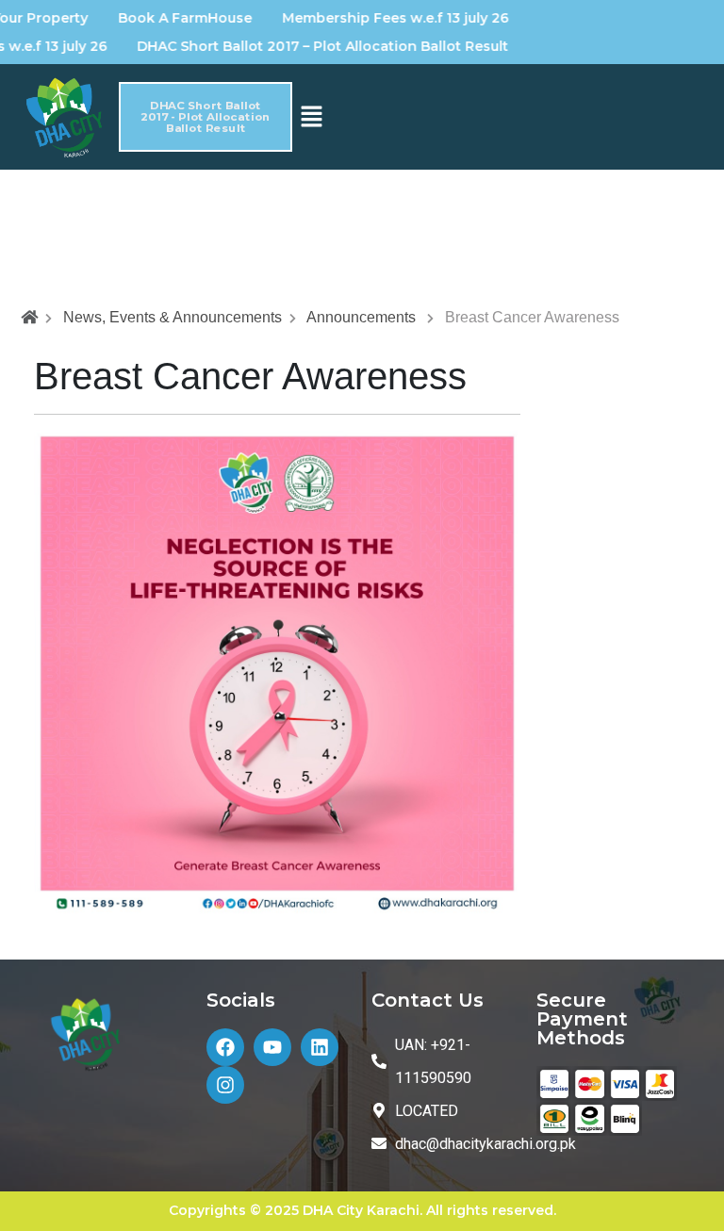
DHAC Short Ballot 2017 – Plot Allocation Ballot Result (304, 46)
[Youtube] (272, 1047)
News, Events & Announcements (172, 317)
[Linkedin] (319, 1047)
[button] (311, 116)
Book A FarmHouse (167, 17)
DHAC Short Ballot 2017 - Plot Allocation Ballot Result (206, 116)
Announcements (361, 317)
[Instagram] (225, 1085)
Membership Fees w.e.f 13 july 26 (377, 17)
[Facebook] (225, 1047)
